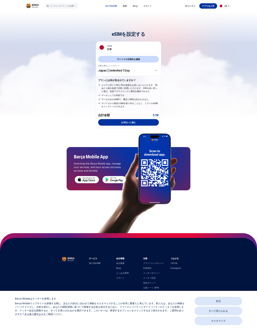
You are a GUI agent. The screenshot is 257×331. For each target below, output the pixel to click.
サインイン (190, 6)
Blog (135, 6)
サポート (147, 6)
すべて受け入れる (218, 310)
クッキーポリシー (33, 314)
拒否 (218, 301)
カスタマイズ (218, 320)
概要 (125, 6)
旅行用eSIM (111, 6)
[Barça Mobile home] (32, 6)
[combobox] (63, 6)
